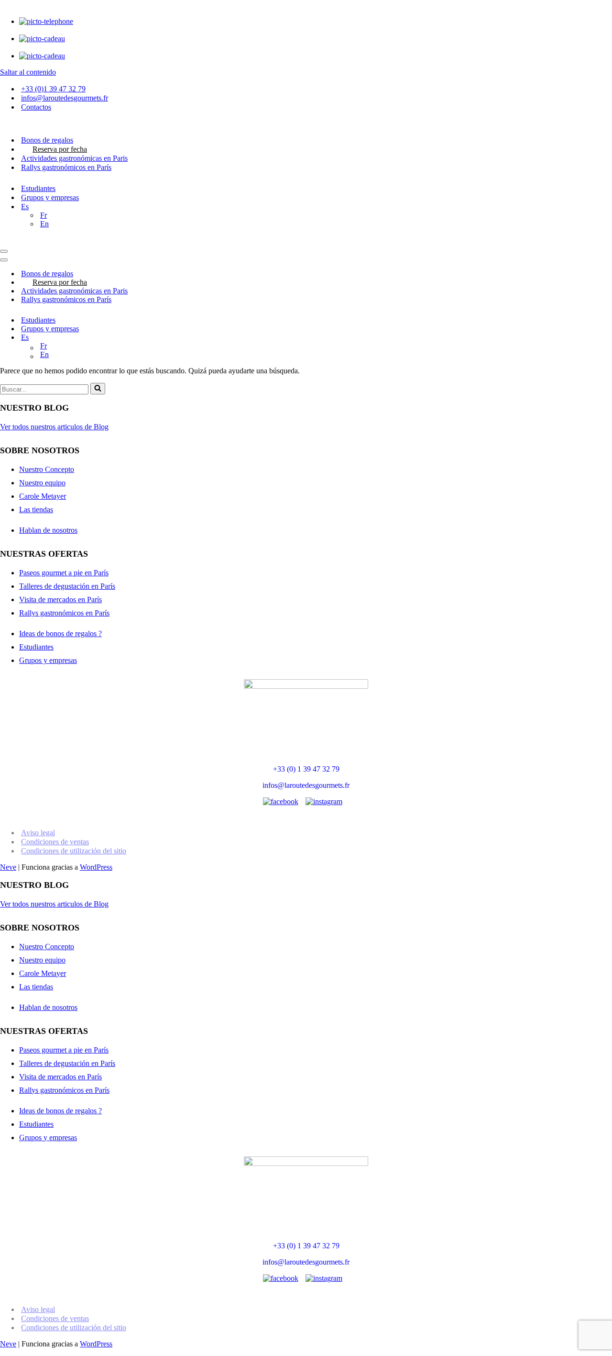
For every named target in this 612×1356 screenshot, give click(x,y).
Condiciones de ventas (55, 842)
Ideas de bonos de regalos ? (60, 633)
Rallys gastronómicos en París (66, 167)
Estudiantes (38, 188)
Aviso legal (38, 833)
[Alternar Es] (607, 338)
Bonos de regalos (47, 140)
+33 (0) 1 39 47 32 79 (306, 769)
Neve (8, 867)
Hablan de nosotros (48, 530)
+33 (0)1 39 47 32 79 (53, 89)
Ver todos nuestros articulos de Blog (54, 427)
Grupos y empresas (50, 197)
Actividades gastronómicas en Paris (74, 158)
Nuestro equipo (42, 483)
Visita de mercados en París (60, 599)
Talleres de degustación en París (67, 586)
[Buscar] (97, 388)
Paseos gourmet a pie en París (64, 573)
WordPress (96, 867)
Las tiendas (36, 509)
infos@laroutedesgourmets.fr (64, 98)
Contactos (36, 107)
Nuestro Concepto (46, 469)
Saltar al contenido (28, 72)
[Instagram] (324, 801)
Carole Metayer (42, 496)
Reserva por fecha (60, 149)
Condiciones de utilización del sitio (73, 851)
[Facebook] (280, 801)
